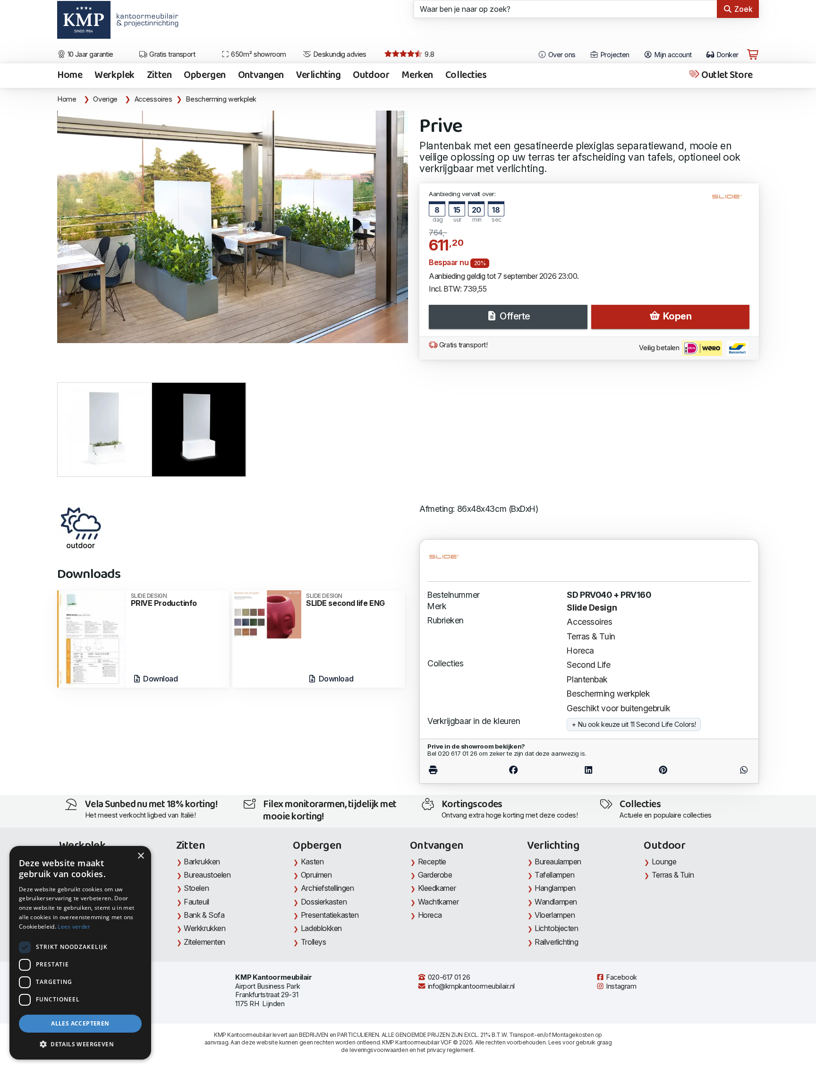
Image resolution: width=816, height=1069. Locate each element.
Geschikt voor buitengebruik (618, 708)
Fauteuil (196, 901)
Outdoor (371, 75)
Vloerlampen (555, 915)
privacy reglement (450, 1049)
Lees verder (74, 926)
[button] (80, 1044)
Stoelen (196, 888)
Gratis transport (172, 54)
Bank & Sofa (204, 915)
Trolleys (313, 942)
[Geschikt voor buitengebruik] (80, 528)
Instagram (620, 986)
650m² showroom (258, 54)
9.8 (428, 54)
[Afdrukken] (451, 769)
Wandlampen (556, 901)
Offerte (514, 316)
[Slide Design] (730, 200)
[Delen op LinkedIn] (588, 769)
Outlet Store (726, 75)
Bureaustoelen (207, 874)
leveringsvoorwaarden (378, 1049)
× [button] (140, 856)
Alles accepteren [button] (80, 1023)
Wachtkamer (438, 901)
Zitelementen (204, 942)
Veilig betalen (659, 348)
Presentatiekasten (329, 915)
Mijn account (672, 55)
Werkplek (114, 75)
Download (160, 678)
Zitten (159, 75)
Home (69, 75)
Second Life (588, 665)
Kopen (676, 316)
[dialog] (80, 953)
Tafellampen (554, 874)
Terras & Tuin (591, 636)
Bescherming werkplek (221, 99)
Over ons (561, 55)
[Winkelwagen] (753, 55)
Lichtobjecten (556, 928)
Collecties (466, 75)
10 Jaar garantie (89, 54)
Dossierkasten (324, 901)
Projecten (613, 55)
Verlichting (318, 75)
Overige (105, 99)
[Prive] (232, 227)
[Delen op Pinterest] (663, 769)
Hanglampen (555, 888)
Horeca (580, 650)
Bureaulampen (558, 861)
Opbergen (205, 75)
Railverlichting (556, 942)
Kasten (312, 861)
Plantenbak (587, 679)
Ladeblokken (321, 928)
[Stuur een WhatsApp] (725, 769)
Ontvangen (261, 75)
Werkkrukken (204, 928)
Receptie (432, 861)
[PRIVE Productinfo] (91, 638)
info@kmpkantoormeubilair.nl (470, 986)
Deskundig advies (338, 54)
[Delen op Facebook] (513, 769)
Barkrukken (202, 861)
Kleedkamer (437, 888)
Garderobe (435, 874)
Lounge (664, 861)
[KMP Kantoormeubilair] (83, 23)
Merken (417, 75)
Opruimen (316, 874)
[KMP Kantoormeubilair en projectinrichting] (144, 23)
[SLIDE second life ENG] (266, 614)
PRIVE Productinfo (164, 600)
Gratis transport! (462, 345)
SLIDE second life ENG (345, 600)
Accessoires (153, 99)
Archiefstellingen (327, 888)
